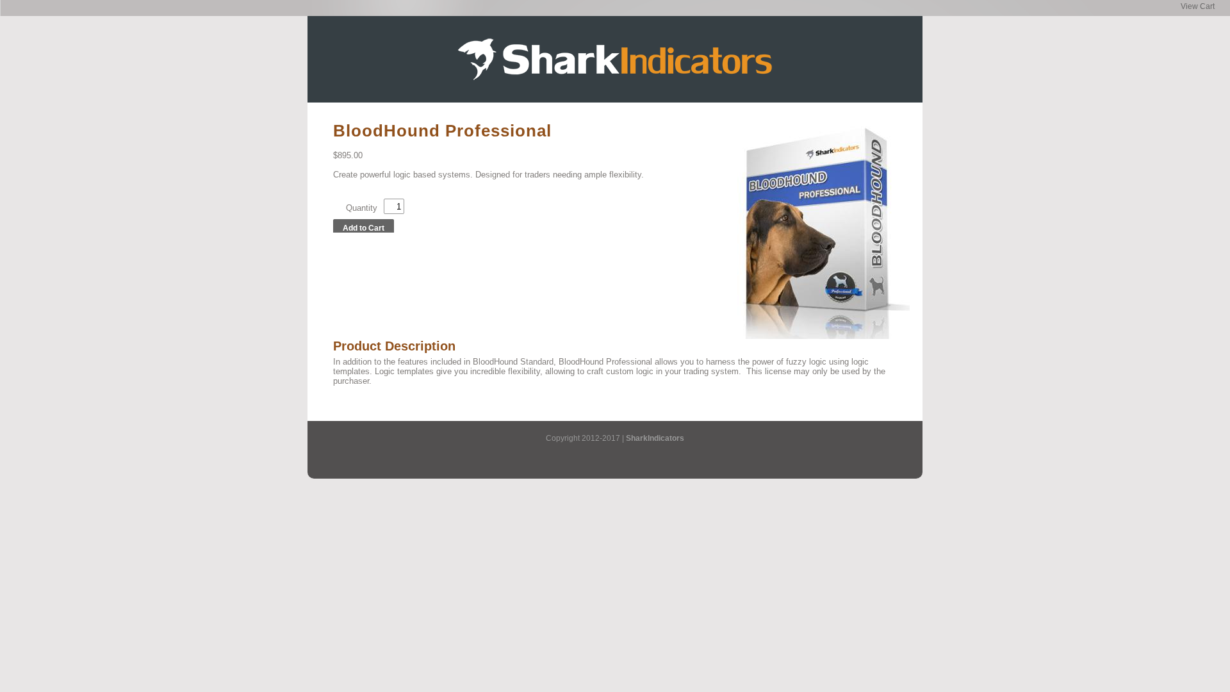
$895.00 (348, 155)
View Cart (1198, 6)
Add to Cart (363, 228)
